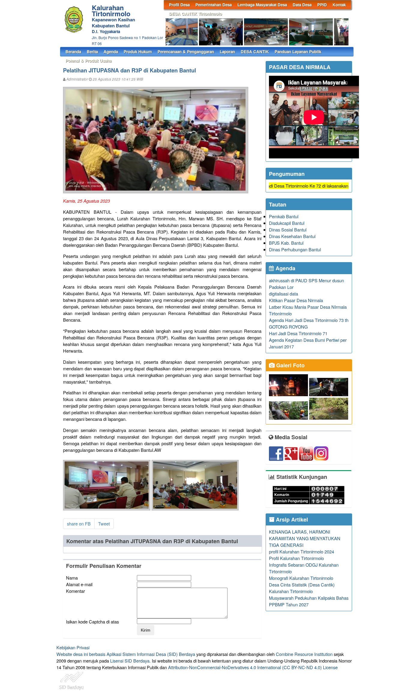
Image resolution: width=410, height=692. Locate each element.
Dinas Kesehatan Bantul (292, 236)
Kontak (339, 5)
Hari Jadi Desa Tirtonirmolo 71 (298, 333)
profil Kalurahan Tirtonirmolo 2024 (301, 551)
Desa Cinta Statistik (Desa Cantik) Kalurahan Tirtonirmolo (302, 587)
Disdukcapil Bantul (286, 223)
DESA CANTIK (255, 51)
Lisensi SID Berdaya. (130, 660)
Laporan (227, 51)
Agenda (111, 51)
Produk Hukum (138, 51)
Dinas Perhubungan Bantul (295, 249)
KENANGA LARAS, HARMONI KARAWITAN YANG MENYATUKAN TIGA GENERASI (304, 538)
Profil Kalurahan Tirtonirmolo (296, 558)
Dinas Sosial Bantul (287, 229)
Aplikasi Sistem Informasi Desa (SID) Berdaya (151, 654)
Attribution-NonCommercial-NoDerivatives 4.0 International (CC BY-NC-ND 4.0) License (253, 667)
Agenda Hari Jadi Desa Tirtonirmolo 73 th (308, 320)
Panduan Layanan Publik (298, 51)
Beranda (73, 51)
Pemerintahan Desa (213, 5)
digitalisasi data (283, 293)
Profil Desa (179, 5)
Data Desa (302, 5)
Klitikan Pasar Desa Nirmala (296, 300)
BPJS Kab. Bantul (286, 243)
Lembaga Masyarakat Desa (262, 5)
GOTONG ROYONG (288, 326)
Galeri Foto (290, 365)
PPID (322, 5)
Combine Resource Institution (304, 654)
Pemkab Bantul (283, 216)
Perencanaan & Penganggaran (186, 51)
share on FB (79, 523)
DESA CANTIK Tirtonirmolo (195, 14)
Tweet (104, 523)
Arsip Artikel (291, 519)
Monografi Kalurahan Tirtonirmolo (301, 578)
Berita (92, 51)
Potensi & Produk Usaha (88, 60)
